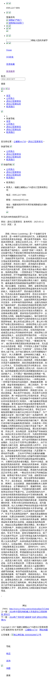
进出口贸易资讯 (13, 101)
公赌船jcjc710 (20, 141)
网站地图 (43, 630)
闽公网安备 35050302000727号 (27, 635)
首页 (8, 96)
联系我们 (10, 107)
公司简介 (10, 98)
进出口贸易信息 (13, 104)
